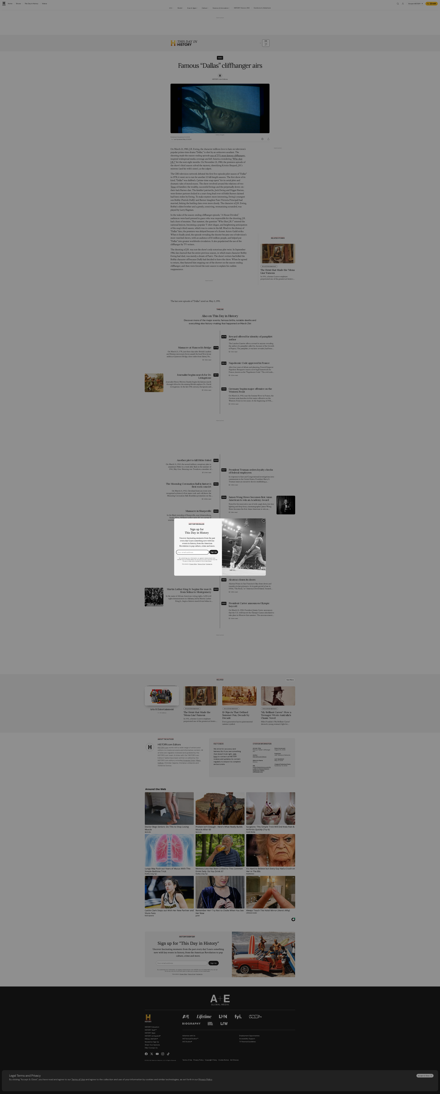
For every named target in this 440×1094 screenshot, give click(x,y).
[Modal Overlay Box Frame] (220, 547)
